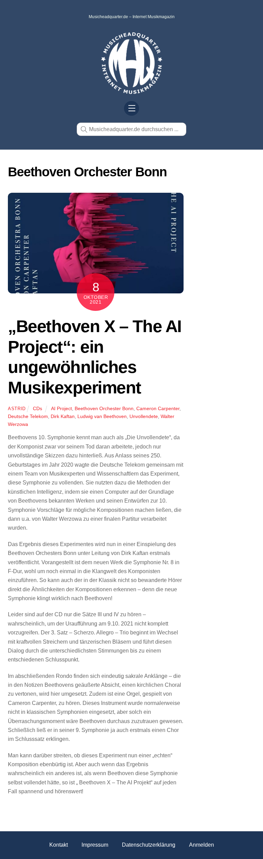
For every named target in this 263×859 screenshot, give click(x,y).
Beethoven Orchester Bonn (104, 408)
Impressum (95, 845)
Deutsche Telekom (28, 416)
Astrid (17, 408)
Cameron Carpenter (157, 408)
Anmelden (201, 845)
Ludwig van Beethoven (102, 416)
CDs (37, 408)
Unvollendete (143, 416)
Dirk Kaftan (63, 416)
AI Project (61, 408)
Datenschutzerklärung (148, 845)
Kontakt (58, 845)
